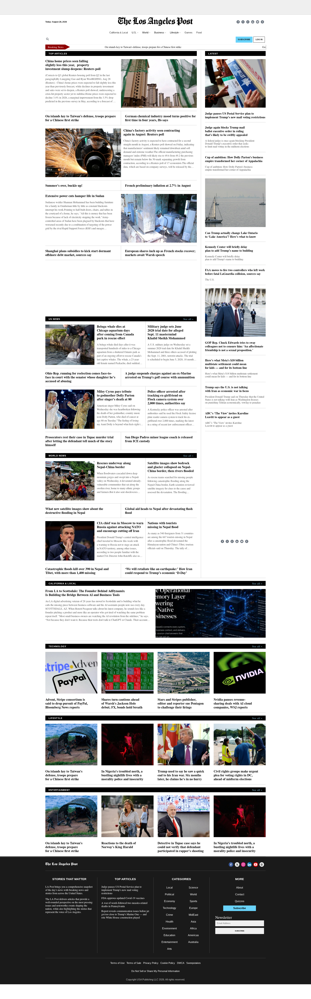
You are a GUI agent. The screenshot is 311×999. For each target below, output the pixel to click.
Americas (193, 935)
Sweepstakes (193, 963)
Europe (193, 908)
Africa (193, 928)
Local (169, 887)
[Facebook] (238, 21)
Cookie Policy (167, 963)
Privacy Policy (150, 963)
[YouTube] (257, 21)
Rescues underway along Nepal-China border (114, 465)
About (239, 887)
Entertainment (169, 942)
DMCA (180, 963)
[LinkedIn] (252, 21)
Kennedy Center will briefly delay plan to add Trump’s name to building (229, 248)
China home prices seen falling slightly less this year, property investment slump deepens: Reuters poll (73, 65)
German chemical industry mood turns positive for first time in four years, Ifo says (160, 118)
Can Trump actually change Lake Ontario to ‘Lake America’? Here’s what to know (231, 235)
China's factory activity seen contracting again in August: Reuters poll (151, 132)
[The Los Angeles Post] (155, 21)
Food (199, 32)
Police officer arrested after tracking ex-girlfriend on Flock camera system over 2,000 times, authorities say (166, 397)
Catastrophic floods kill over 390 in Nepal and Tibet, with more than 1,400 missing (77, 571)
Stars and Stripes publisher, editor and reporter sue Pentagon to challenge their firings (181, 703)
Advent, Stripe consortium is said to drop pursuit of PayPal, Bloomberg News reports (66, 703)
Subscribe (239, 931)
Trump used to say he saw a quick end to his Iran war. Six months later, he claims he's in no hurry (181, 775)
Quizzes (239, 901)
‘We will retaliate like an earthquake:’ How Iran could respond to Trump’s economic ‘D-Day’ (158, 571)
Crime (169, 914)
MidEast (193, 914)
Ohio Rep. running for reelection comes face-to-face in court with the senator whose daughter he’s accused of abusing (80, 377)
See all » (188, 319)
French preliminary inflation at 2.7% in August (158, 185)
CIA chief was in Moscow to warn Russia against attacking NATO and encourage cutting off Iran (120, 527)
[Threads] (262, 21)
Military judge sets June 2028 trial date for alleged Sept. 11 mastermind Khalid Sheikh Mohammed (166, 332)
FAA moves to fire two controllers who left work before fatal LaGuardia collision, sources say (235, 272)
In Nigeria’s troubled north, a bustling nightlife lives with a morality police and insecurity (122, 775)
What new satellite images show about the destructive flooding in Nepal (74, 511)
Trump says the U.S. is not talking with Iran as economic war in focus (227, 389)
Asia (193, 921)
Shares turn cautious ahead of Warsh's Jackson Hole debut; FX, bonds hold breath (121, 703)
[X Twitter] (243, 21)
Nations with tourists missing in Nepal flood (163, 525)
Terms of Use (117, 963)
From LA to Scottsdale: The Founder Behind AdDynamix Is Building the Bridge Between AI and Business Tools (85, 593)
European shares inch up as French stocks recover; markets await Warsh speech (160, 253)
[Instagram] (247, 21)
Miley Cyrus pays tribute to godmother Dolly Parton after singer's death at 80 (115, 395)
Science (193, 887)
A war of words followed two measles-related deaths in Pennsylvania (124, 904)
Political (169, 894)
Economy (169, 901)
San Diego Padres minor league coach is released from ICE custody (159, 439)
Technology (169, 908)
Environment (169, 928)
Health (169, 921)
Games (188, 32)
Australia (193, 942)
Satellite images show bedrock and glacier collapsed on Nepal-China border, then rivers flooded (171, 467)
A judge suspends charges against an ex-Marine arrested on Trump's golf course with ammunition (160, 375)
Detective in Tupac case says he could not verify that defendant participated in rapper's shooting (181, 847)
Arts (169, 948)
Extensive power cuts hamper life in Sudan (74, 196)
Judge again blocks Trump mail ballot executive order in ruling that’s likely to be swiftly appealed (226, 131)
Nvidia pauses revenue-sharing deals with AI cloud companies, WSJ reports (233, 703)
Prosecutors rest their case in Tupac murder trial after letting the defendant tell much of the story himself (79, 441)
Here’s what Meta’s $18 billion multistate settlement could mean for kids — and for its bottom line (226, 364)
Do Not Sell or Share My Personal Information (155, 971)
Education (169, 935)
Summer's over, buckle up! (63, 185)
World (193, 894)
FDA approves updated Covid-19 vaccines (122, 898)
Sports (193, 901)
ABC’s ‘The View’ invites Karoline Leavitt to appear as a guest (226, 415)
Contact (239, 894)
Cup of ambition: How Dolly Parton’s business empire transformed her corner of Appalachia (234, 159)
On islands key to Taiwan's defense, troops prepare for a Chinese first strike (117, 47)
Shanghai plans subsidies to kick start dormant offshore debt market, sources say (78, 253)
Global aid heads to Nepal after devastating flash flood (159, 511)
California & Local (118, 32)
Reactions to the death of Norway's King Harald (118, 845)
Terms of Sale (134, 963)
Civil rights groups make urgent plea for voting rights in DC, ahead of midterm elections (236, 775)
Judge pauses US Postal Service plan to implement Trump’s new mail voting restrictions (235, 115)
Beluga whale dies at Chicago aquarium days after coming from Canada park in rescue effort (115, 332)
